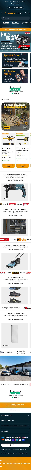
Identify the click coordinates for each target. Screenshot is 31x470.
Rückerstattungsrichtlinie (21, 453)
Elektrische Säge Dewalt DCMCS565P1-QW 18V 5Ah (7, 151)
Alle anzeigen (5, 99)
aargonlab (9, 450)
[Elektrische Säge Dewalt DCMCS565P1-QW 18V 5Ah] (8, 139)
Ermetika (23, 352)
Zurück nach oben (15, 410)
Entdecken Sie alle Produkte (15, 180)
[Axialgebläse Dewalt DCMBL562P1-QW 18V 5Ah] (22, 139)
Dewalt (12, 273)
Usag (20, 239)
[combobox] (15, 18)
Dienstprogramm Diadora (18, 308)
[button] (28, 13)
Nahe (2, 453)
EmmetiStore (7, 449)
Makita (13, 204)
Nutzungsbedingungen (10, 453)
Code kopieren (18, 7)
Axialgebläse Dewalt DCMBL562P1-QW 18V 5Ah (22, 150)
